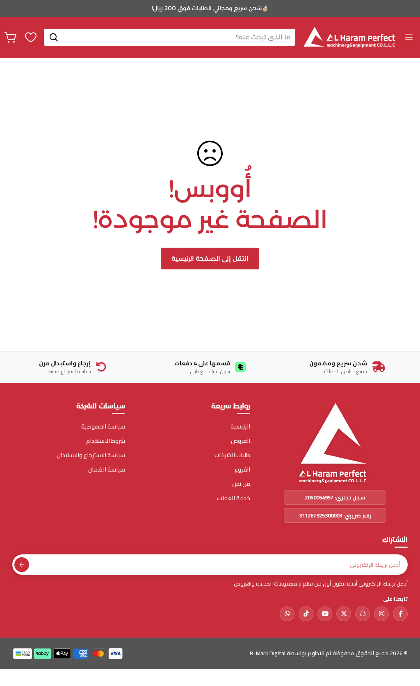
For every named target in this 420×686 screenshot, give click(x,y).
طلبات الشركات (232, 455)
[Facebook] (400, 613)
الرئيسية (240, 426)
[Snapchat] (362, 613)
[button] (11, 37)
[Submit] (21, 564)
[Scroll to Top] (16, 641)
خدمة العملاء (233, 498)
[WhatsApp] (287, 613)
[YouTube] (324, 613)
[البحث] (54, 37)
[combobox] (169, 37)
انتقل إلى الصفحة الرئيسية (210, 258)
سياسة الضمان (106, 469)
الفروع (242, 469)
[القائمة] (409, 37)
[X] (343, 613)
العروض (240, 441)
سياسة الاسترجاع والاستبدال (91, 455)
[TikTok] (306, 613)
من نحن (241, 484)
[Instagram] (381, 613)
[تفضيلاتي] (31, 37)
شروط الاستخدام (105, 441)
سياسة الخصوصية (103, 426)
